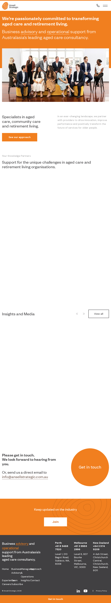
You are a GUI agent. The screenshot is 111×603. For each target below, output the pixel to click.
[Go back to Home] (17, 6)
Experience (6, 580)
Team (14, 580)
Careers (6, 584)
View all (98, 313)
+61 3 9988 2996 (80, 547)
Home (5, 569)
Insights (25, 580)
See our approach (20, 137)
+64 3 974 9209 (99, 547)
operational (58, 31)
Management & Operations (25, 572)
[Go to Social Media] (80, 591)
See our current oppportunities (27, 430)
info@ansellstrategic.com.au (25, 477)
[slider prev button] (78, 313)
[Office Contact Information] (98, 5)
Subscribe (16, 584)
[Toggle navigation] (105, 6)
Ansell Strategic (10, 591)
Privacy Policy (101, 591)
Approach (35, 569)
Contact (35, 580)
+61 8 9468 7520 (61, 547)
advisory (29, 31)
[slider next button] (83, 313)
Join (55, 522)
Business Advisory (16, 570)
